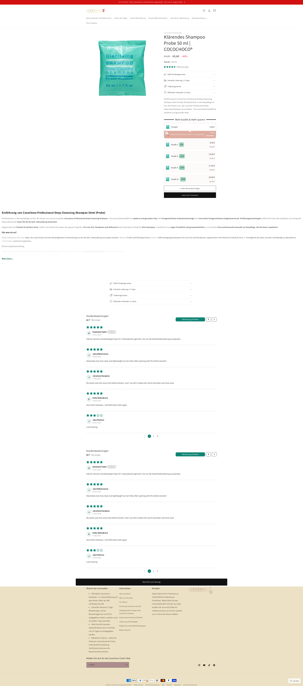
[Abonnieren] (126, 665)
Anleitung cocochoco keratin (130, 606)
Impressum (177, 685)
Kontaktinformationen (190, 685)
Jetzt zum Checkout (190, 195)
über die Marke (125, 594)
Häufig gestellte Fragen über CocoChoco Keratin (130, 611)
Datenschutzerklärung (152, 685)
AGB (163, 685)
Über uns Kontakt (126, 598)
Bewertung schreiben (190, 319)
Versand (169, 685)
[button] (199, 18)
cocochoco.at (115, 685)
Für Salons (123, 602)
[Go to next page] (158, 436)
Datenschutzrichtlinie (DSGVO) (130, 617)
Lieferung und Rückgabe (128, 622)
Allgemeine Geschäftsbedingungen (132, 626)
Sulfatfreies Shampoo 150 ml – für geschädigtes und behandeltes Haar (188, 134)
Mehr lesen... (7, 258)
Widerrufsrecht (125, 630)
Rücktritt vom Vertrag (151, 582)
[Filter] (208, 319)
